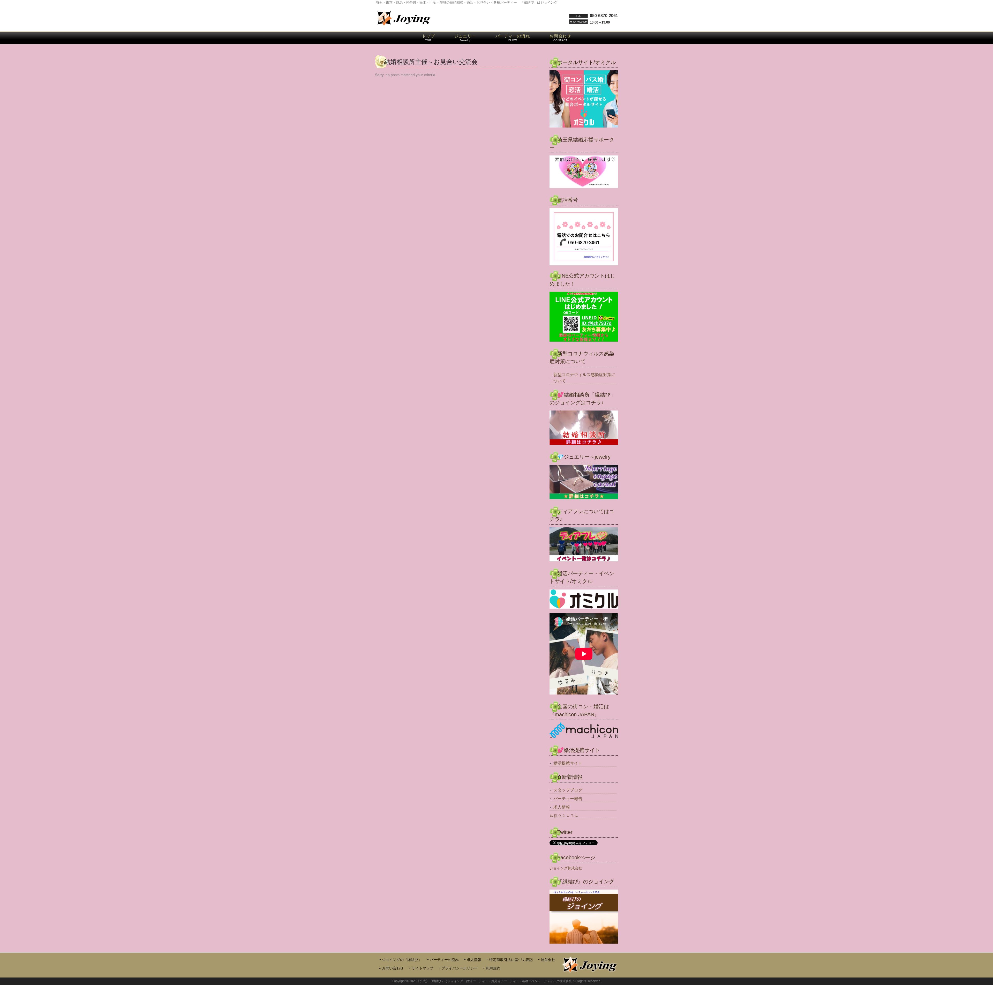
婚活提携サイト (567, 763)
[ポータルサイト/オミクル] (584, 99)
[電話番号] (584, 236)
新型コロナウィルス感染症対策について (584, 377)
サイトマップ (422, 968)
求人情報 (561, 807)
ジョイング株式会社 (566, 868)
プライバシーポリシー (459, 968)
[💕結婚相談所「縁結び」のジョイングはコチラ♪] (584, 428)
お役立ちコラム (564, 816)
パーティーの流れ (444, 960)
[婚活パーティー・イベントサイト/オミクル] (584, 599)
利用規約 (493, 968)
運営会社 (548, 960)
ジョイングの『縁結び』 (402, 960)
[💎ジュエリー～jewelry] (584, 483)
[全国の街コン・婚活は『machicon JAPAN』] (584, 731)
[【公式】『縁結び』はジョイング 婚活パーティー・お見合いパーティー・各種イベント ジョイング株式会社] (403, 26)
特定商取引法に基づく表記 (511, 960)
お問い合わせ (393, 968)
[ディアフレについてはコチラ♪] (584, 545)
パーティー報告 (567, 798)
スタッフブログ (567, 790)
